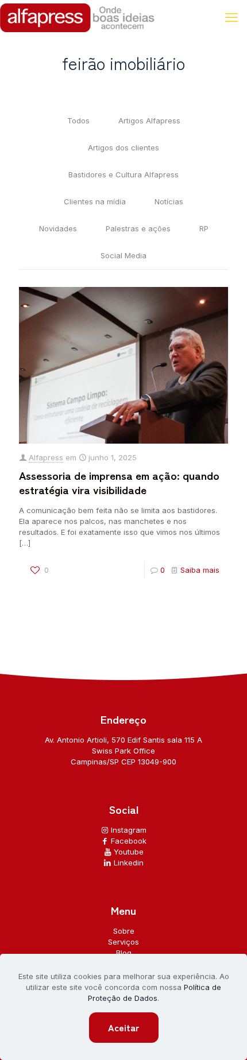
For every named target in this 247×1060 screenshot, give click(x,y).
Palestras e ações (138, 228)
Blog (124, 952)
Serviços (123, 941)
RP (204, 228)
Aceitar (124, 1027)
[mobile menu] (231, 17)
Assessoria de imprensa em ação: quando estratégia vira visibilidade (119, 482)
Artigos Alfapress (149, 120)
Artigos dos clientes (123, 147)
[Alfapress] (78, 17)
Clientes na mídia (95, 201)
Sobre (123, 930)
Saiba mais (199, 569)
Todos (78, 120)
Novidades (58, 228)
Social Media (123, 255)
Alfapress (46, 457)
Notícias (169, 201)
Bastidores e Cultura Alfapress (123, 174)
